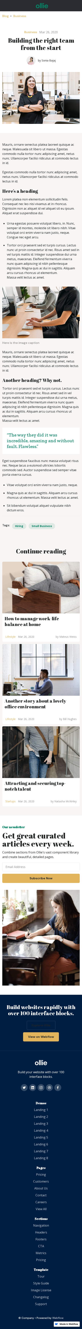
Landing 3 (41, 1123)
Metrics (41, 1253)
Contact (41, 1195)
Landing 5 (41, 1137)
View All (41, 1209)
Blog (5, 16)
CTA (41, 1246)
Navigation (41, 1225)
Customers (41, 1181)
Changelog (41, 1297)
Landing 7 (41, 1151)
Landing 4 (41, 1130)
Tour (41, 1276)
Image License (41, 1290)
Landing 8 (41, 1158)
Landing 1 (41, 1110)
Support (41, 1304)
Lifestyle (10, 636)
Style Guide (41, 1283)
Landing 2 (41, 1117)
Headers (41, 1232)
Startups (10, 801)
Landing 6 (41, 1144)
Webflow (58, 1318)
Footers (41, 1239)
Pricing (41, 1174)
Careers (41, 1202)
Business (19, 16)
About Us (41, 1188)
